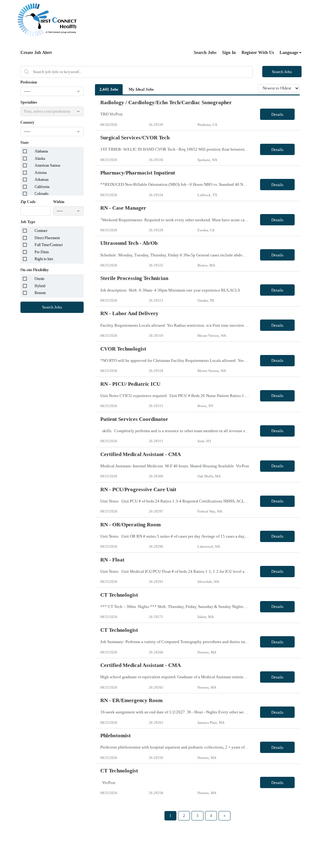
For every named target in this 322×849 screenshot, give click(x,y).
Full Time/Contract (49, 245)
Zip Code (28, 202)
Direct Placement (47, 238)
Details (277, 114)
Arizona (41, 172)
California (42, 187)
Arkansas (42, 179)
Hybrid (40, 286)
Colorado (41, 193)
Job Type (27, 222)
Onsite (39, 279)
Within (58, 202)
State (24, 142)
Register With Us (258, 52)
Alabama (41, 151)
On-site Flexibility (34, 270)
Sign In (229, 52)
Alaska (40, 158)
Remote (40, 293)
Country (27, 122)
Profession (28, 82)
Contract (41, 230)
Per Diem (42, 252)
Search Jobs (205, 52)
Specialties (28, 102)
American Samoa (47, 165)
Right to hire (44, 259)
